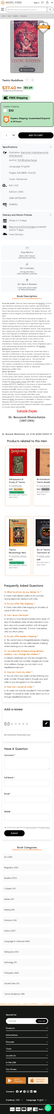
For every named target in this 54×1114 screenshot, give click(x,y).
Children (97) (10, 888)
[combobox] (26, 9)
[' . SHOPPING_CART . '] (47, 2)
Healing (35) (9, 909)
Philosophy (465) (11, 973)
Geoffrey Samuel (19, 556)
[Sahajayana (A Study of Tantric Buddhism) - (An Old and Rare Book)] (18, 475)
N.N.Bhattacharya (27, 160)
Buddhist (15, 16)
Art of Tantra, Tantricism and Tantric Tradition (45, 553)
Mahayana (23, 16)
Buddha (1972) (10, 878)
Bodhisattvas (7, 349)
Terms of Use (31, 827)
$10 (11, 110)
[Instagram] (28, 1091)
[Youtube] (35, 1091)
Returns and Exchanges (22, 227)
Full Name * (9, 777)
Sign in (36, 3)
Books (9, 16)
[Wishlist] (42, 2)
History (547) (9, 930)
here (27, 679)
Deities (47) (9, 899)
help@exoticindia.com (14, 667)
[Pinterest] (24, 1091)
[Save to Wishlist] (27, 80)
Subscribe (41, 1021)
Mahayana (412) (11, 952)
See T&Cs (32, 258)
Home (4, 16)
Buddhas (42, 346)
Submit (14, 833)
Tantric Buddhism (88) (14, 994)
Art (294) (8, 857)
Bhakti (12, 399)
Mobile (7, 811)
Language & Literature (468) (17, 941)
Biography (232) (11, 867)
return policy (18, 631)
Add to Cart (36, 135)
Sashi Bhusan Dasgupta (44, 487)
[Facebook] (17, 1091)
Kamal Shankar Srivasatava (45, 557)
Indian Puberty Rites (18, 382)
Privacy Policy (44, 827)
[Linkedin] (31, 1091)
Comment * (9, 755)
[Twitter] (21, 1091)
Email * (7, 794)
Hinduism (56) (10, 920)
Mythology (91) (10, 962)
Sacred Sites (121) (12, 983)
